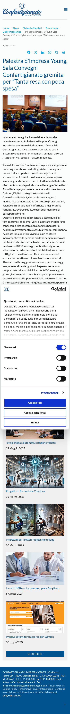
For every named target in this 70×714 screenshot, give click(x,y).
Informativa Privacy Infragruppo (36, 688)
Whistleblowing (47, 692)
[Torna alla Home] (22, 10)
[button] (65, 10)
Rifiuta (35, 422)
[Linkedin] (43, 52)
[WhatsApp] (50, 52)
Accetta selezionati (35, 412)
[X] (36, 52)
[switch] (61, 358)
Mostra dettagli (50, 392)
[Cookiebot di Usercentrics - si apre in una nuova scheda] (51, 289)
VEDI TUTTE (35, 654)
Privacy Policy (56, 685)
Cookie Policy (10, 688)
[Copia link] (57, 52)
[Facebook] (29, 52)
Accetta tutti (35, 402)
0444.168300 (27, 679)
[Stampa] (63, 52)
